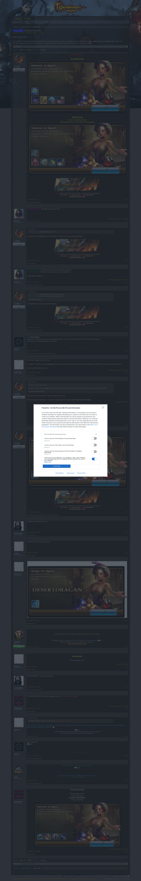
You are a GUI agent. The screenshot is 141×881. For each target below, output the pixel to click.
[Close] (104, 408)
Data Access (70, 473)
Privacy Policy (81, 473)
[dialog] (70, 440)
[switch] (94, 438)
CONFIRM (56, 466)
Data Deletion (60, 473)
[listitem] (70, 434)
